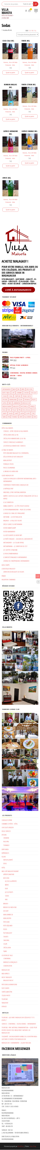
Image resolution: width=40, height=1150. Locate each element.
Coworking (7, 958)
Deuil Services (6, 831)
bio (19, 389)
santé (16, 413)
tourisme (5, 999)
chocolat (33, 393)
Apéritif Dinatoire (8, 874)
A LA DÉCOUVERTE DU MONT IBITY (12, 535)
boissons (30, 389)
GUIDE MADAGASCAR (8, 475)
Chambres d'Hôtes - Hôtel (10, 824)
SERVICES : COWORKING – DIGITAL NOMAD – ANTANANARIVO (19, 1024)
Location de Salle (7, 955)
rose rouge (26, 410)
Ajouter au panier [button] (10, 72)
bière (23, 389)
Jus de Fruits (9, 892)
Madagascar (6, 970)
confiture (17, 396)
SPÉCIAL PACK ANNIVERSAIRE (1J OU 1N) (14, 438)
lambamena (16, 403)
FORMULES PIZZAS (8, 464)
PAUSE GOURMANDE (9, 468)
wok (35, 417)
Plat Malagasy (7, 933)
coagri (4, 396)
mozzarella (24, 406)
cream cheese (27, 396)
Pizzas (5, 929)
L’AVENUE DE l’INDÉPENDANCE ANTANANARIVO (16, 561)
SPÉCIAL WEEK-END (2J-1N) (10, 435)
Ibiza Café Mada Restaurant (10, 871)
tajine (4, 417)
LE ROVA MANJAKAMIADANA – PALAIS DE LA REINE (17, 509)
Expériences (5, 853)
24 (29, 31)
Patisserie (6, 922)
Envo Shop (33, 1146)
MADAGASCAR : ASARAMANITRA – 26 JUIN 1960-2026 (16, 1043)
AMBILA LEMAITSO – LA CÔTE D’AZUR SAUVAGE (16, 506)
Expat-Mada (5, 849)
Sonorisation (7, 966)
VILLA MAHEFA (7, 11)
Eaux (6, 888)
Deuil (5, 863)
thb (9, 417)
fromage (27, 399)
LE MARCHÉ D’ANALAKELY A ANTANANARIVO (15, 557)
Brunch (5, 903)
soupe (28, 413)
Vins (6, 899)
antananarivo (6, 389)
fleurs (20, 399)
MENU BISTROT (7, 460)
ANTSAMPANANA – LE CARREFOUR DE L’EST (15, 546)
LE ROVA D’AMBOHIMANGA (10, 553)
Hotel (3, 867)
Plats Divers (5, 988)
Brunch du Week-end (10, 907)
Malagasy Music (8, 980)
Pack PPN (6, 841)
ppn (19, 410)
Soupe (5, 944)
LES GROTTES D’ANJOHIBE (10, 550)
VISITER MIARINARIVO (9, 531)
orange (32, 406)
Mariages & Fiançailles (10, 962)
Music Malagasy (7, 977)
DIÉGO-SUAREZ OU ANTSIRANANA (12, 524)
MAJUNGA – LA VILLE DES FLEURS (12, 520)
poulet (14, 410)
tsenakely (15, 417)
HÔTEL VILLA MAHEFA (7, 428)
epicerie (4, 399)
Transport (5, 1003)
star (33, 413)
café (13, 393)
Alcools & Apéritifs (11, 881)
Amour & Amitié (8, 860)
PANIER (4, 576)
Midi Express (6, 973)
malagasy (16, 406)
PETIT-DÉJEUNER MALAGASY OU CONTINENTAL (16, 453)
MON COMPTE (6, 565)
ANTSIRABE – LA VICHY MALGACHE (12, 517)
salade (11, 413)
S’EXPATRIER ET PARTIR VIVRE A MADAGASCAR (15, 485)
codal (10, 396)
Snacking (6, 940)
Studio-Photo (6, 995)
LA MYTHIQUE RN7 (8, 488)
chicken (26, 393)
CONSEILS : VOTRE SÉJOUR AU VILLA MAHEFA (15, 431)
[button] (13, 638)
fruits (34, 399)
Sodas (13, 65)
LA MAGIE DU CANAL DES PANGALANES (14, 513)
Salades (5, 936)
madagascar (26, 403)
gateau (4, 403)
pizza (3, 410)
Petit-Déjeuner (7, 925)
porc (8, 410)
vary (21, 417)
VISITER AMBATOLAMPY (9, 528)
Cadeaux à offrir (7, 820)
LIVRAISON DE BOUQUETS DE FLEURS (13, 572)
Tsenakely (6, 845)
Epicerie (4, 835)
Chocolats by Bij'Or (8, 827)
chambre (19, 393)
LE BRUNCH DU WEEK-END (10, 471)
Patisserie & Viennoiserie (9, 984)
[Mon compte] (26, 11)
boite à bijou (6, 393)
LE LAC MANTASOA (8, 502)
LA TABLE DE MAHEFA (7, 450)
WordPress (21, 1146)
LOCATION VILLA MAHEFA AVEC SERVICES (14, 446)
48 (32, 31)
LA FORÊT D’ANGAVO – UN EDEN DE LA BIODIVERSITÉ (18, 539)
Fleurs (4, 857)
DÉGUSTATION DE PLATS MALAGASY (13, 457)
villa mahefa (28, 417)
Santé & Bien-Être (7, 992)
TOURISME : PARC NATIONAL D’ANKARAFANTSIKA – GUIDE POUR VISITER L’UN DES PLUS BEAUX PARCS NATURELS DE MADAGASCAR (19, 1030)
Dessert (5, 911)
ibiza (10, 403)
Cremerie (6, 838)
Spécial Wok (7, 947)
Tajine (5, 951)
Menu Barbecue (8, 914)
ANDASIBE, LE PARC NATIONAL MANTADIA (14, 492)
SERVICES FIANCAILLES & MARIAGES (13, 442)
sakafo (4, 413)
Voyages (4, 1006)
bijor (14, 389)
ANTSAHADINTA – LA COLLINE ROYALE (13, 542)
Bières (7, 885)
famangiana (13, 399)
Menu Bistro (7, 918)
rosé (33, 410)
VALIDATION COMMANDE (8, 579)
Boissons (6, 62)
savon (22, 413)
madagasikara (6, 406)
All (35, 31)
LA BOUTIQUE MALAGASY (8, 569)
